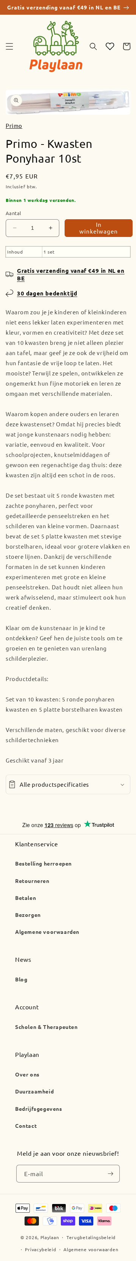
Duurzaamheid (34, 1091)
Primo (14, 125)
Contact (26, 1125)
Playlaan (49, 1237)
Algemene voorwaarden (47, 931)
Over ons (27, 1074)
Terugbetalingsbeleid (91, 1237)
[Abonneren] (110, 1174)
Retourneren (32, 880)
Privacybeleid (40, 1249)
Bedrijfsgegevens (38, 1108)
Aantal (13, 213)
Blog (21, 979)
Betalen (25, 897)
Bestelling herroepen (43, 863)
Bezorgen (28, 914)
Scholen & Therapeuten (46, 1026)
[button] (9, 46)
